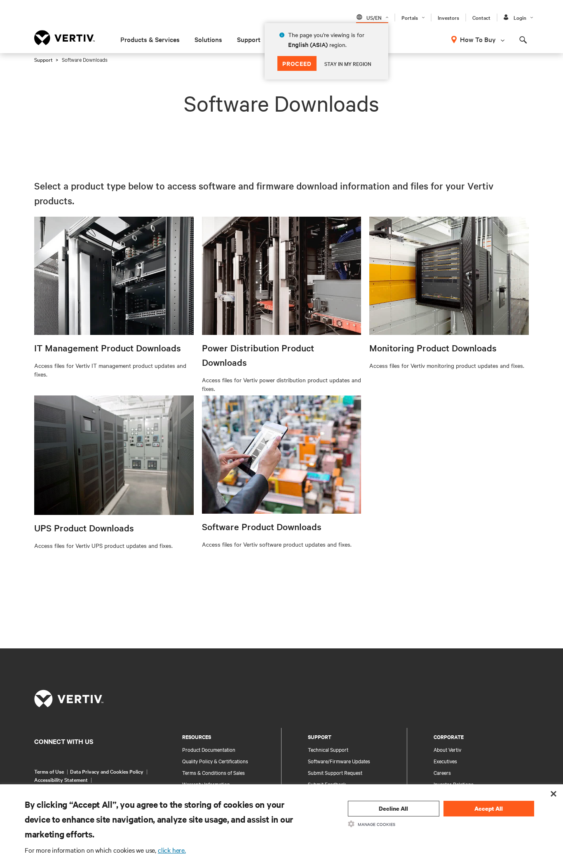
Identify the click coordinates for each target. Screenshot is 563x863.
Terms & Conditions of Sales (213, 772)
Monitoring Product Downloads (433, 347)
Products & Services (150, 39)
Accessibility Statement (61, 779)
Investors (448, 17)
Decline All (393, 808)
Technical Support (328, 749)
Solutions (208, 39)
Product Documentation (208, 749)
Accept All (488, 808)
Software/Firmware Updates (339, 761)
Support (248, 39)
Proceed (297, 63)
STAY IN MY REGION (347, 63)
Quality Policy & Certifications (215, 761)
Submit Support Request (335, 772)
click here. (172, 849)
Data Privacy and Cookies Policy (106, 771)
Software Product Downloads (261, 526)
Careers (442, 772)
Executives (445, 761)
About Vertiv (447, 749)
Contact (481, 17)
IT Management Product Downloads (107, 347)
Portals (409, 17)
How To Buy (478, 39)
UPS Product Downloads (84, 527)
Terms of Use (49, 771)
